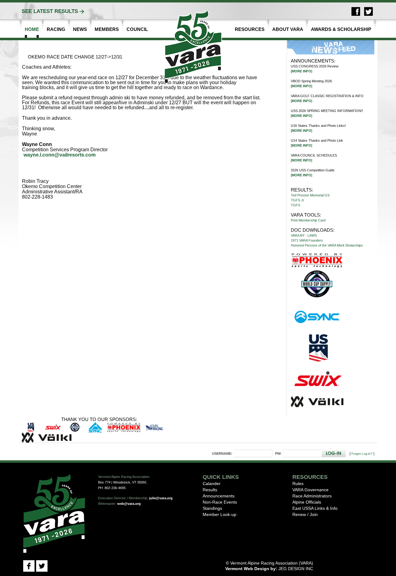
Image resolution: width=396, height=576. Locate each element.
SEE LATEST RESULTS (50, 11)
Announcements (219, 495)
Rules (297, 483)
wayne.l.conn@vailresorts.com (60, 155)
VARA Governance (310, 489)
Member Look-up (219, 514)
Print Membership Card (308, 220)
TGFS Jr (297, 200)
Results (210, 489)
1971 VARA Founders (307, 240)
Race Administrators (312, 495)
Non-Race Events (220, 502)
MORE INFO (301, 71)
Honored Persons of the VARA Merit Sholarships (327, 245)
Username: (222, 453)
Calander (212, 483)
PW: (278, 453)
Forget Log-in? (362, 453)
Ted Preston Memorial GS (310, 195)
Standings (212, 508)
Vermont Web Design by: (251, 568)
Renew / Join (305, 514)
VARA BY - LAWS (304, 235)
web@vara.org (129, 503)
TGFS (295, 205)
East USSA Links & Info (315, 508)
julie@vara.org (161, 498)
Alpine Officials (306, 502)
